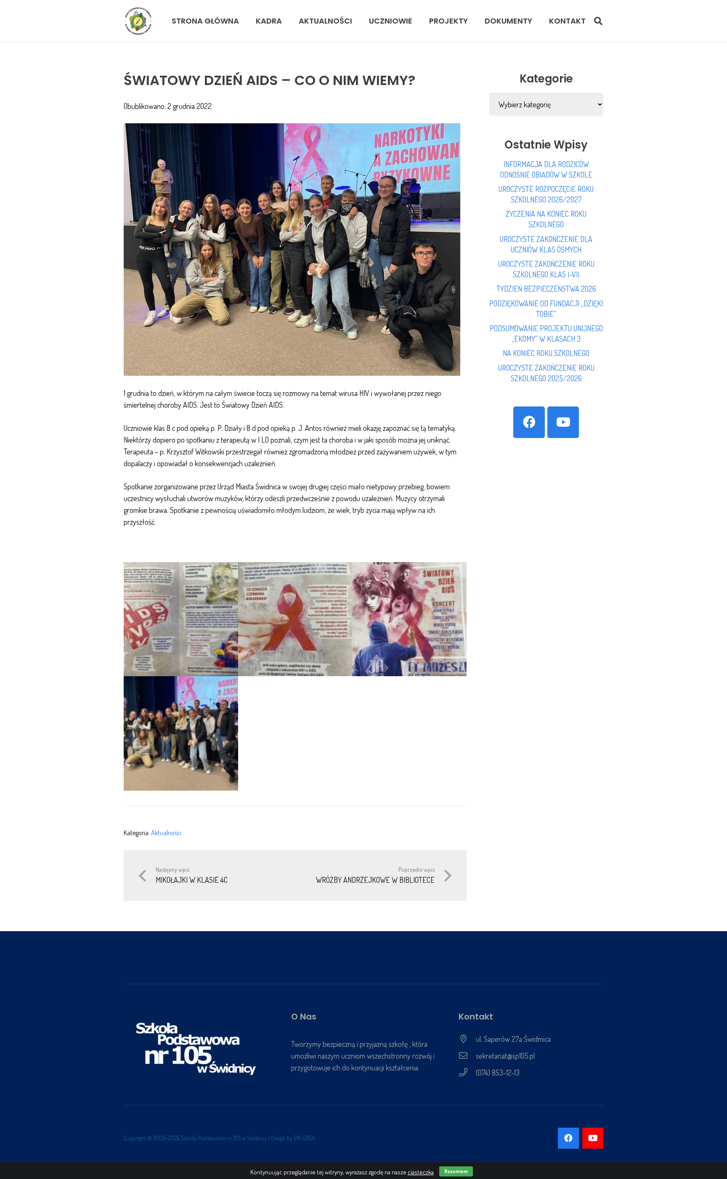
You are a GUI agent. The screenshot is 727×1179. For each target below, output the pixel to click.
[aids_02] (409, 619)
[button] (287, 21)
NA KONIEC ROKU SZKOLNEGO (546, 353)
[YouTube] (563, 422)
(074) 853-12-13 (498, 1072)
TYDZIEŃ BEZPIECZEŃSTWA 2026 (546, 288)
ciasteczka (421, 1172)
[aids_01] (295, 619)
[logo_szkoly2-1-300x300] (138, 21)
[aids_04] (181, 619)
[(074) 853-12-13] (467, 1072)
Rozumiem (456, 1171)
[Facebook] (529, 422)
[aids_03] (181, 733)
